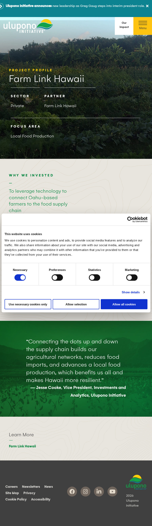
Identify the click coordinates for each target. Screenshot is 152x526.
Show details (131, 292)
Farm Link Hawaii (22, 446)
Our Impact (124, 25)
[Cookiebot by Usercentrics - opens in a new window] (130, 220)
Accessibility (40, 499)
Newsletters (31, 487)
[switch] (57, 277)
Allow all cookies (124, 304)
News (48, 487)
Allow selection (76, 304)
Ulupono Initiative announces (29, 6)
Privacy (29, 493)
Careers (11, 487)
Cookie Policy (16, 499)
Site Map (12, 493)
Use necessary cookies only (28, 304)
